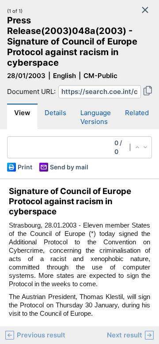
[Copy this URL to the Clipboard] (148, 91)
